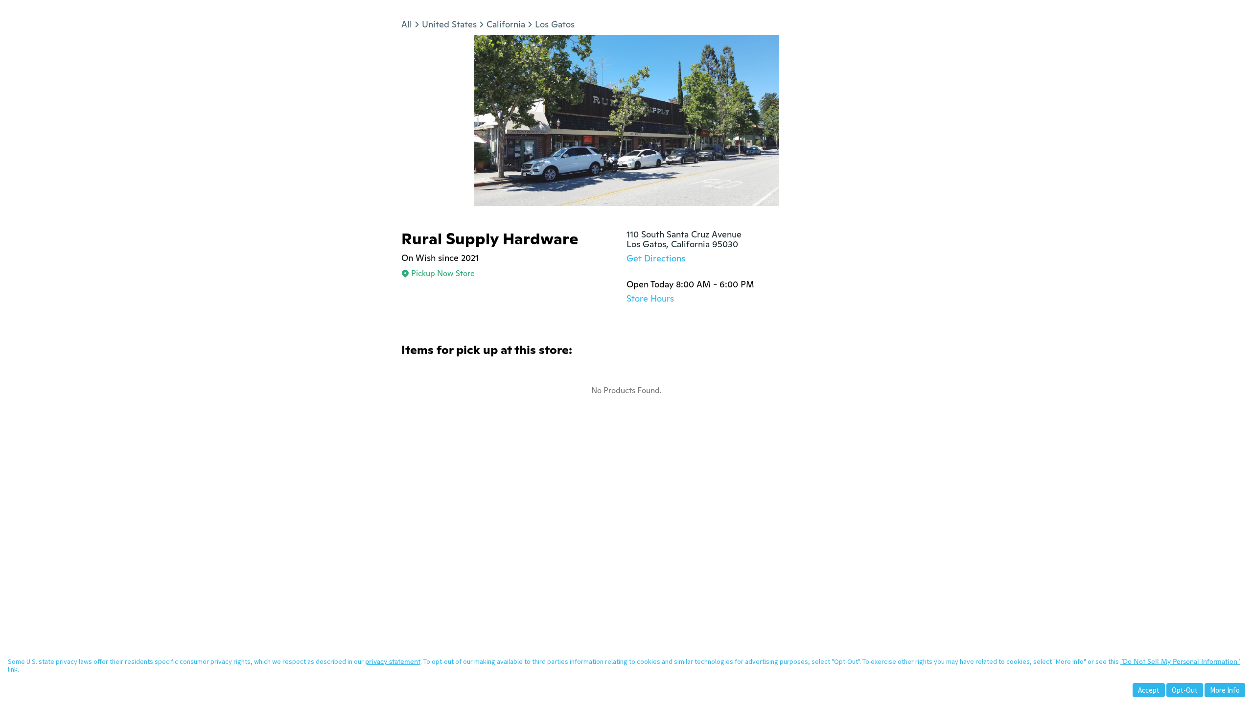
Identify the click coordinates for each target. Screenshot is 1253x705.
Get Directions (655, 258)
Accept (1149, 690)
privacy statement (392, 661)
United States (449, 24)
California (506, 24)
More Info (1225, 690)
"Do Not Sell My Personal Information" (1180, 661)
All (406, 24)
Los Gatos (555, 24)
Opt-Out (1185, 690)
